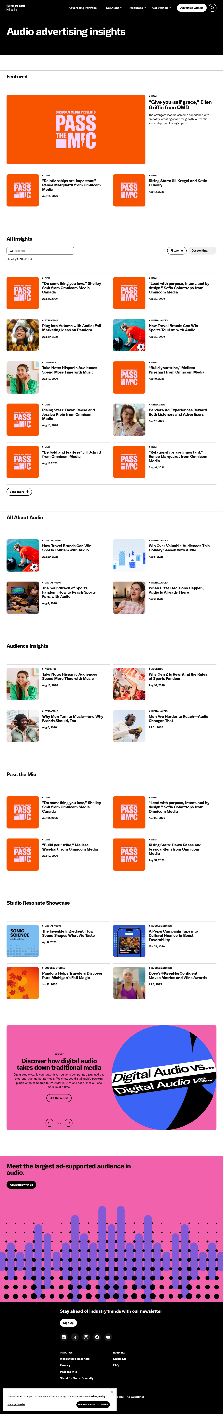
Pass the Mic (68, 1372)
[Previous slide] (49, 1123)
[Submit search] (11, 250)
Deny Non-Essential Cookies (93, 1404)
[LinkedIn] (64, 1337)
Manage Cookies (16, 1404)
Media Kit (119, 1359)
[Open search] (212, 8)
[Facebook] (97, 1337)
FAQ (116, 1365)
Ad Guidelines (135, 1396)
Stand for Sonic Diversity (77, 1378)
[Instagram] (86, 1337)
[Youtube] (108, 1337)
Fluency (65, 1365)
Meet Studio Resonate (75, 1359)
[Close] (111, 1392)
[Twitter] (75, 1337)
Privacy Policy (98, 1396)
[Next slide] (68, 1123)
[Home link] (16, 8)
